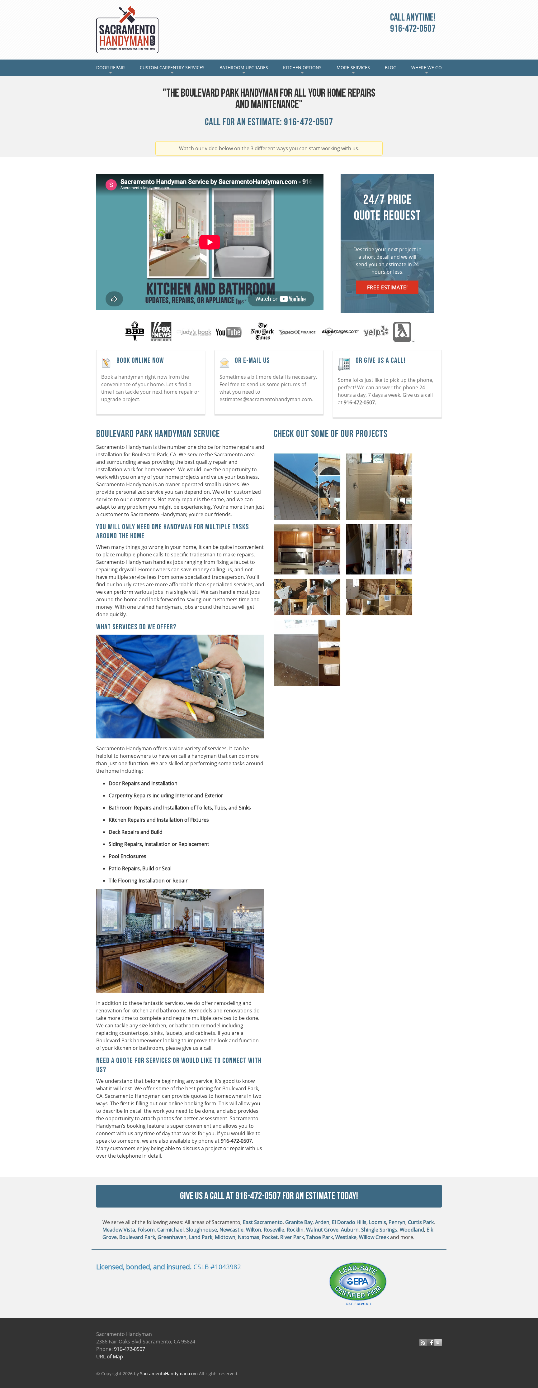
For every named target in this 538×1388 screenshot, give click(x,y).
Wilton (253, 1229)
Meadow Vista (118, 1229)
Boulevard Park (137, 1237)
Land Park (200, 1237)
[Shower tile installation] (381, 488)
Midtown (225, 1237)
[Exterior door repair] (381, 550)
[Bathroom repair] (381, 598)
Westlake (345, 1237)
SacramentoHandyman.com (169, 1373)
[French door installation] (309, 598)
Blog (390, 67)
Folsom (146, 1229)
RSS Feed (423, 1342)
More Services (353, 70)
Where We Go (426, 70)
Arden (322, 1222)
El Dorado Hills (349, 1222)
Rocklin (295, 1229)
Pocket (270, 1237)
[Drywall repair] (309, 654)
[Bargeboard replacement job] (309, 488)
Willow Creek (374, 1237)
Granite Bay (299, 1222)
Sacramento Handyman (127, 29)
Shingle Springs (379, 1229)
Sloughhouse (201, 1229)
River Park (292, 1237)
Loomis (377, 1222)
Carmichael (170, 1229)
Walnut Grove (322, 1229)
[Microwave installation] (309, 550)
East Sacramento (263, 1222)
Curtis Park (421, 1222)
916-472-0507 (413, 29)
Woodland (412, 1229)
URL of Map (109, 1356)
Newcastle (231, 1229)
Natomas (248, 1237)
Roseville (274, 1229)
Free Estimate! (387, 287)
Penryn (397, 1222)
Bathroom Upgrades (243, 70)
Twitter (438, 1342)
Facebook (430, 1342)
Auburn (350, 1229)
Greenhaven (172, 1237)
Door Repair (114, 70)
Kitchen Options (302, 70)
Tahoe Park (319, 1237)
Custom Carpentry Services (172, 70)
